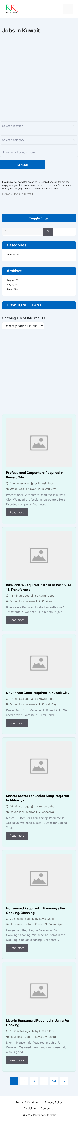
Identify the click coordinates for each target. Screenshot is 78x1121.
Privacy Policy (54, 1102)
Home (6, 194)
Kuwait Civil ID (14, 254)
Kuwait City (48, 488)
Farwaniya (55, 924)
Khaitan (47, 601)
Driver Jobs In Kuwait (23, 601)
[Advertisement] (39, 74)
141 (54, 1081)
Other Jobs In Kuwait (23, 488)
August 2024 (13, 280)
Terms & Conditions (28, 1102)
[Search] (48, 232)
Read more (17, 512)
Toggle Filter (39, 218)
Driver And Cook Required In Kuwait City (37, 693)
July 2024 (12, 284)
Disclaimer (30, 1108)
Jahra (52, 1036)
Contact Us (48, 1108)
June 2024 (12, 289)
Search (22, 164)
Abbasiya (48, 812)
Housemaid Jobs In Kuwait (27, 924)
